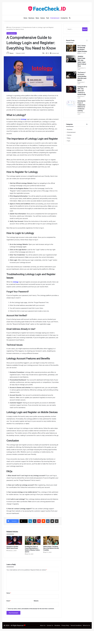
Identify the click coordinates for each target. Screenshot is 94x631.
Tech (47, 18)
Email (9, 601)
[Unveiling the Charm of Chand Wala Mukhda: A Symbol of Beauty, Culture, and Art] (32, 540)
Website (36, 601)
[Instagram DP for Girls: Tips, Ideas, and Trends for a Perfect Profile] (71, 89)
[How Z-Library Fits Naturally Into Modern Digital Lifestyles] (71, 48)
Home (25, 18)
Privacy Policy (65, 625)
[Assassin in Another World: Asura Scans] (14, 540)
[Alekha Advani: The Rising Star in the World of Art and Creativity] (51, 540)
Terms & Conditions (76, 625)
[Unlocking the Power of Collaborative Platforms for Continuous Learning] (71, 103)
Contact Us (64, 18)
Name (9, 593)
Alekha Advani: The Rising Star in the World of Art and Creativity (51, 548)
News (37, 18)
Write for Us (86, 625)
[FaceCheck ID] (47, 8)
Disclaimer (57, 625)
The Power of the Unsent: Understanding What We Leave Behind (82, 76)
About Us (42, 625)
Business (31, 18)
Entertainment (54, 18)
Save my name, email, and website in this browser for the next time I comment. (31, 608)
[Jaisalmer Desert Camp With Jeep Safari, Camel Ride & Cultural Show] (71, 58)
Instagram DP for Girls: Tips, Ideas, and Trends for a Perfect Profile (82, 90)
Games (42, 18)
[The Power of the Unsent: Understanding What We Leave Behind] (71, 75)
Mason (11, 53)
